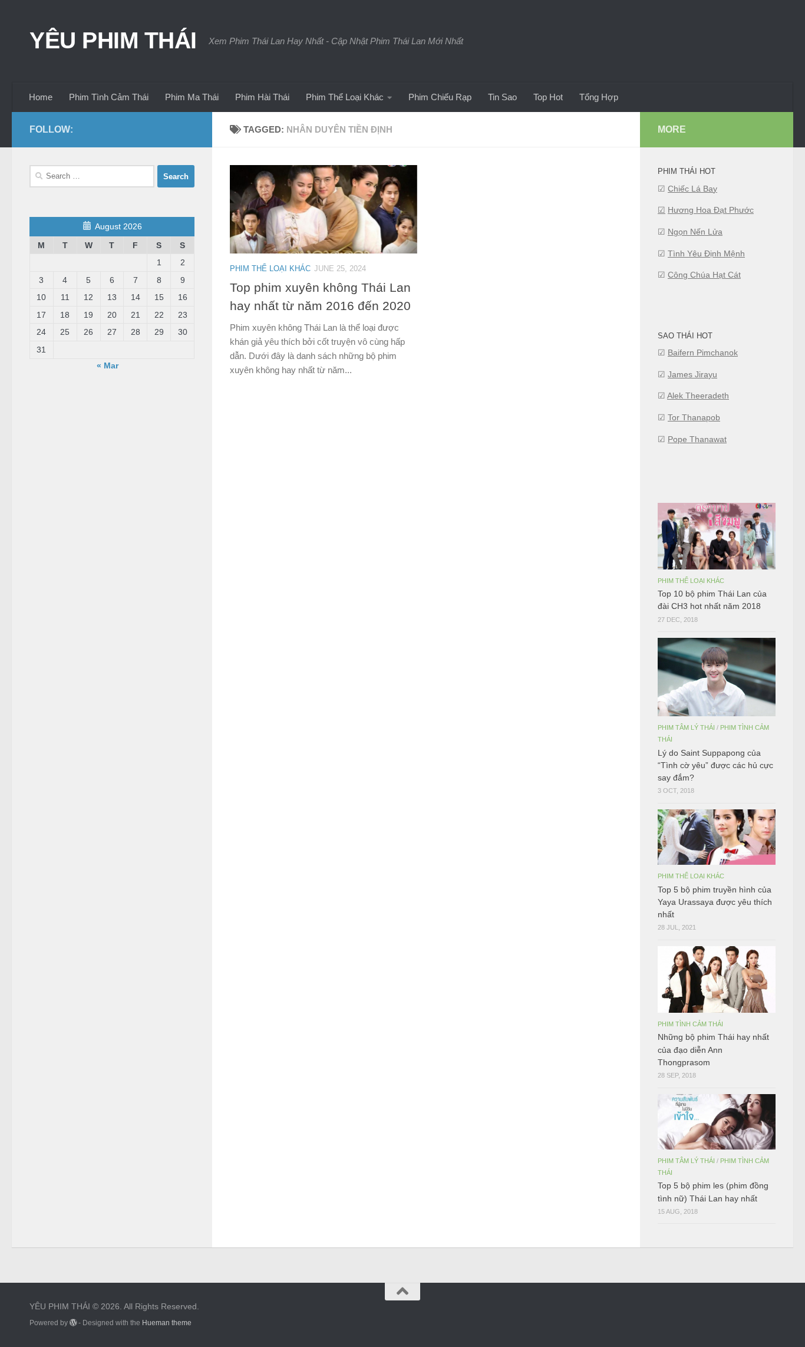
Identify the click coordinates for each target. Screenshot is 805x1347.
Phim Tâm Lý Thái (686, 727)
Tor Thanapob (694, 417)
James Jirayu (692, 374)
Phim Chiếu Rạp (439, 97)
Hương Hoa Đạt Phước (711, 210)
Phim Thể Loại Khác (345, 97)
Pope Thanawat (697, 439)
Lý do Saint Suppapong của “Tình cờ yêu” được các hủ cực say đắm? (715, 765)
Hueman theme (167, 1323)
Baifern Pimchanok (703, 352)
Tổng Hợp (598, 97)
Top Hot (548, 97)
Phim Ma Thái (192, 97)
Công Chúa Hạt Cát (704, 274)
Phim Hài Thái (262, 97)
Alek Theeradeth (698, 395)
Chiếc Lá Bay (692, 188)
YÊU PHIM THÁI (113, 40)
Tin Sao (502, 97)
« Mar (107, 365)
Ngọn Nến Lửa (695, 231)
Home (40, 97)
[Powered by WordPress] (73, 1322)
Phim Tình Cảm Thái (109, 97)
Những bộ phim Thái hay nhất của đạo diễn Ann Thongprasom (713, 1049)
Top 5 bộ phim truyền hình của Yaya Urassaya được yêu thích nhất (715, 902)
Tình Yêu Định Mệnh (706, 253)
